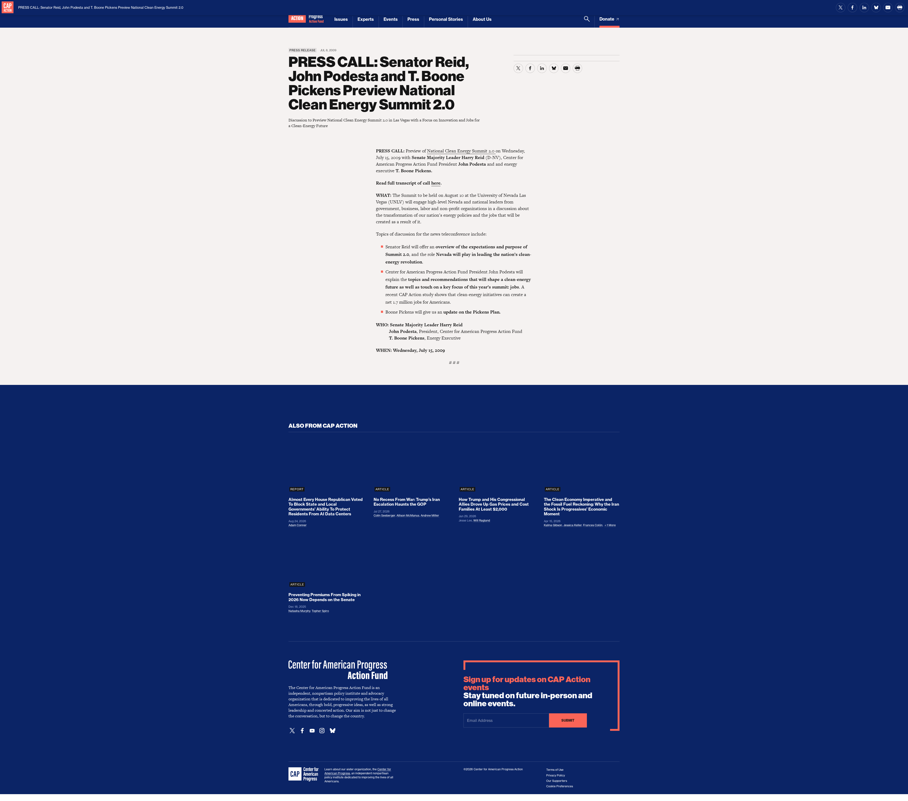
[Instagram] (322, 731)
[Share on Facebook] (852, 7)
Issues (341, 19)
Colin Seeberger (384, 515)
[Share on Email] (888, 7)
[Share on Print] (899, 7)
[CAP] (304, 774)
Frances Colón (592, 525)
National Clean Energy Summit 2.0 (461, 151)
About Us (482, 19)
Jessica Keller (572, 525)
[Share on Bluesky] (876, 7)
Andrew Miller (430, 515)
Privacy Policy (555, 775)
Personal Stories (446, 19)
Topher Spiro (320, 611)
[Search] (587, 22)
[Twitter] (292, 731)
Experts (366, 19)
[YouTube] (312, 731)
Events (391, 19)
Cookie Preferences (559, 786)
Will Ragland (481, 520)
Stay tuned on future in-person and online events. (527, 692)
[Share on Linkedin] (864, 7)
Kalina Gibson (553, 525)
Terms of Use (554, 769)
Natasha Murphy (299, 611)
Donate (607, 19)
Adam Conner (297, 525)
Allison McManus (408, 515)
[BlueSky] (332, 731)
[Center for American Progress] (7, 7)
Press (413, 19)
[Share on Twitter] (840, 7)
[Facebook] (302, 731)
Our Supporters (556, 781)
